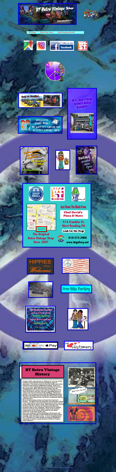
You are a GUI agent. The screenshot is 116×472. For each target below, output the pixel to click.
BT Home (32, 32)
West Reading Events (66, 32)
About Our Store (46, 32)
